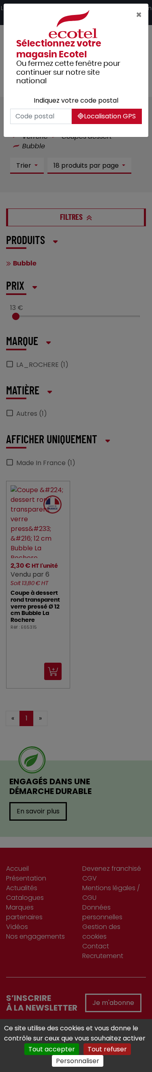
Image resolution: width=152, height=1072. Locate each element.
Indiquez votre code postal (76, 100)
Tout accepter (51, 1049)
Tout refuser (107, 1049)
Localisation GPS (110, 116)
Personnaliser (77, 1061)
